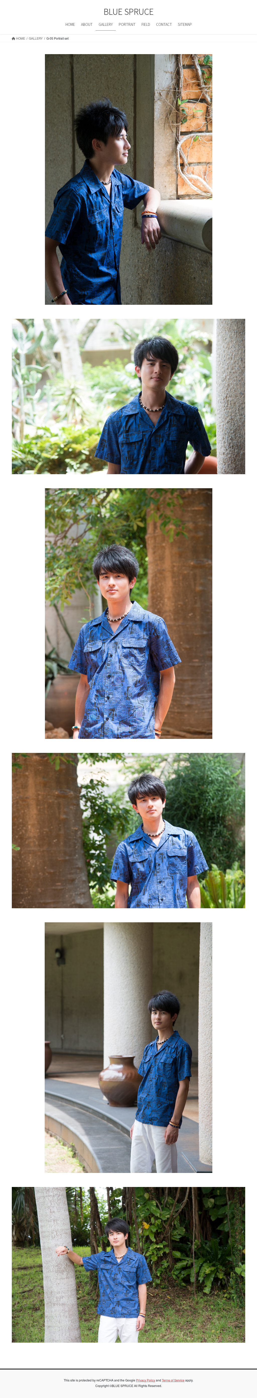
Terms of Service (173, 1380)
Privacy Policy (145, 1380)
